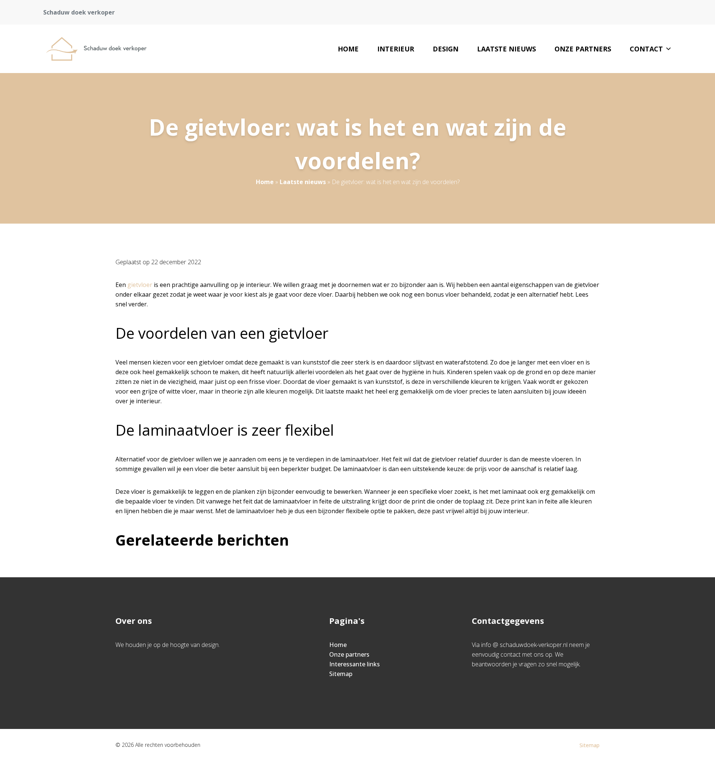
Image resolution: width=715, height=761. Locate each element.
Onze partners (582, 48)
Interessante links (354, 664)
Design (445, 48)
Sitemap (340, 674)
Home (348, 48)
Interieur (395, 48)
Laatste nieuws (506, 48)
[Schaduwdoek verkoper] (104, 49)
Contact (646, 48)
